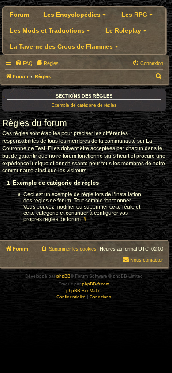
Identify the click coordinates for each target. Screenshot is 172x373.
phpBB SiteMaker (84, 290)
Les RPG (135, 14)
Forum (19, 14)
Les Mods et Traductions (48, 30)
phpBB (63, 276)
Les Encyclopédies (72, 14)
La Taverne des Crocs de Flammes (62, 46)
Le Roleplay (124, 30)
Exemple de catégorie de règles (84, 105)
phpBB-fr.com (95, 284)
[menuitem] (24, 63)
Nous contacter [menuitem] (146, 260)
